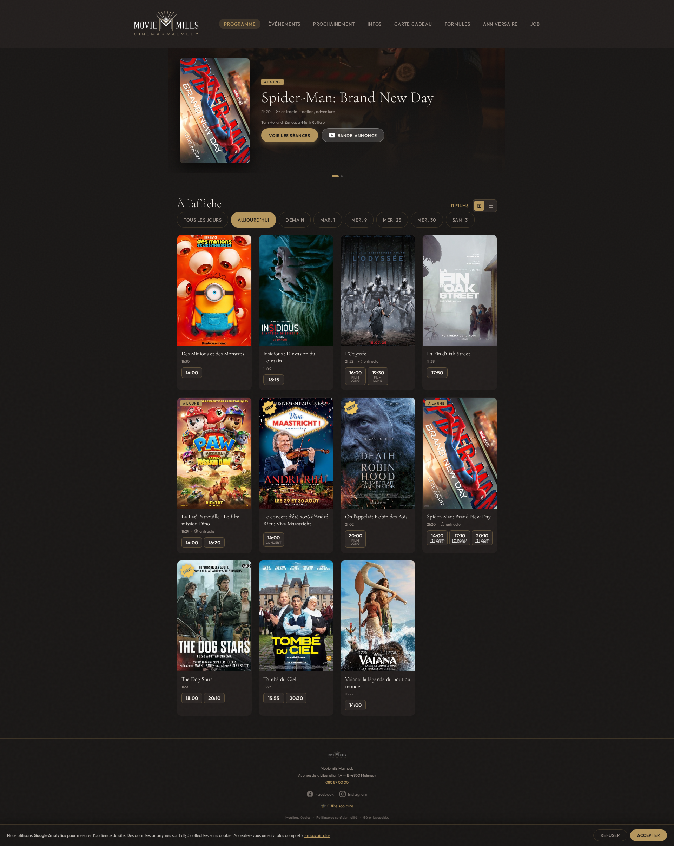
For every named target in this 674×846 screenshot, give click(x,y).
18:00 (192, 698)
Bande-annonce (357, 135)
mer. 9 (359, 220)
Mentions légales (297, 817)
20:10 (482, 535)
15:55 (273, 698)
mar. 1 (327, 220)
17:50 (437, 372)
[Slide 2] (342, 176)
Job (535, 24)
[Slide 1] (335, 176)
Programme (240, 24)
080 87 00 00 (337, 782)
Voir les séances (289, 135)
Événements (284, 24)
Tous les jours (203, 220)
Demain (294, 220)
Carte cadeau (413, 24)
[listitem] (214, 313)
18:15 (274, 379)
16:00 (355, 375)
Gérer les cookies (376, 817)
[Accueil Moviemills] (165, 24)
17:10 (460, 535)
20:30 (296, 698)
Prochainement (334, 24)
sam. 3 (460, 220)
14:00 (192, 372)
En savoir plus (317, 835)
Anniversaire (500, 24)
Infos (375, 24)
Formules (457, 24)
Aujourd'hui (253, 220)
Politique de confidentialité (336, 817)
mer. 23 (392, 220)
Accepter (648, 835)
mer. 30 (426, 220)
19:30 (378, 375)
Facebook (324, 794)
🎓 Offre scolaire (337, 805)
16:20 (214, 542)
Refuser (610, 835)
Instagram (357, 794)
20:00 (355, 538)
